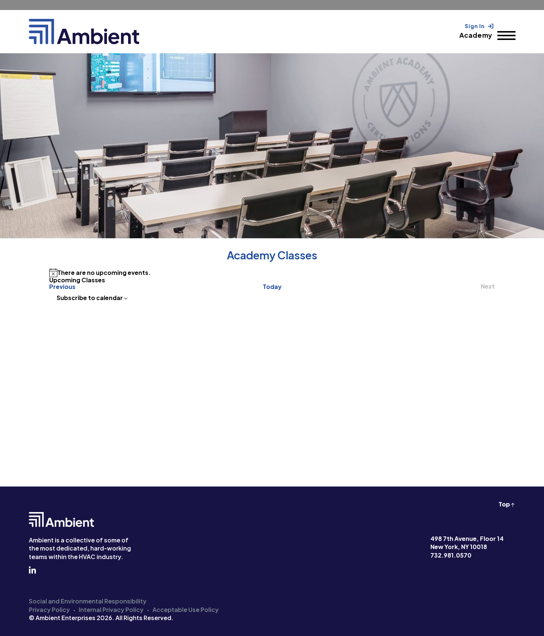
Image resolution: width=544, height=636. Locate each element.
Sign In (475, 26)
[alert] (272, 272)
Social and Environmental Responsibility (88, 601)
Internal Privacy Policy (111, 609)
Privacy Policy (49, 609)
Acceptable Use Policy (185, 609)
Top (504, 504)
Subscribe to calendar (90, 298)
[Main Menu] (506, 35)
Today (272, 286)
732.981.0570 (450, 555)
